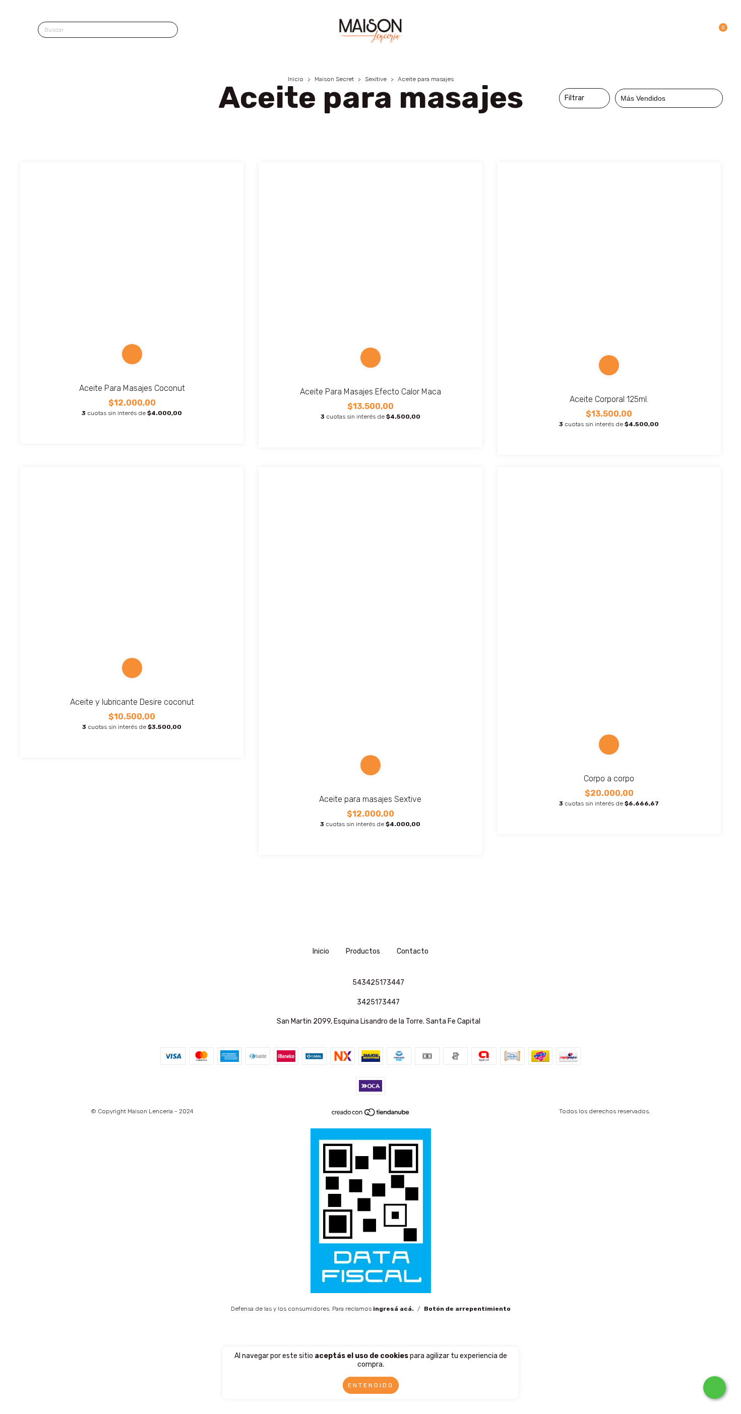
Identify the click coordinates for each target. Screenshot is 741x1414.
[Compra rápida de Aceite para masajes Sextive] (370, 765)
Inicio (295, 79)
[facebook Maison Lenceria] (385, 916)
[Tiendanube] (371, 1114)
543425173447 (378, 982)
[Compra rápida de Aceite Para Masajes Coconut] (132, 354)
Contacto (412, 951)
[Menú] (24, 30)
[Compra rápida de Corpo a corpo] (609, 744)
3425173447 (378, 1002)
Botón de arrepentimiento (467, 1308)
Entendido (371, 1385)
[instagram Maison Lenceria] (356, 916)
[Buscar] (167, 30)
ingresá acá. (393, 1308)
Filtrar (574, 98)
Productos (363, 951)
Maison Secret (334, 79)
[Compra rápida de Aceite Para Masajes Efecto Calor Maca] (370, 358)
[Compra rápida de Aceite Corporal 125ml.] (609, 365)
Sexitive (376, 79)
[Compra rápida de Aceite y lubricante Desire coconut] (132, 668)
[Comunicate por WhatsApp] (714, 1387)
